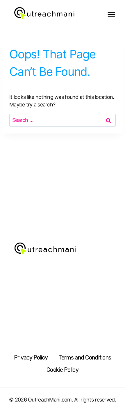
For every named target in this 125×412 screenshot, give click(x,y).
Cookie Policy (62, 369)
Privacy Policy (31, 357)
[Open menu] (111, 15)
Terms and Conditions (84, 357)
